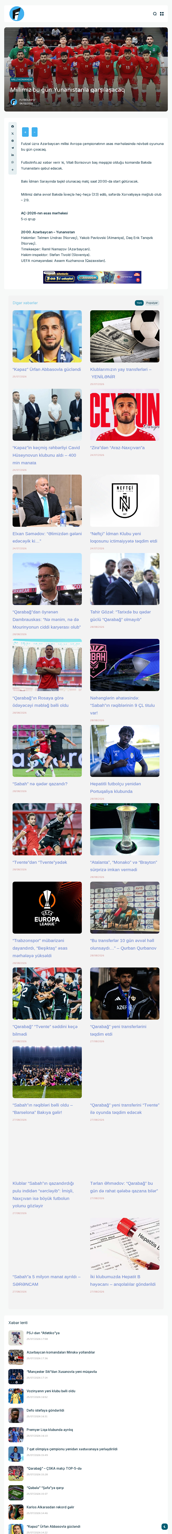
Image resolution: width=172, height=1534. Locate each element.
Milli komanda (21, 79)
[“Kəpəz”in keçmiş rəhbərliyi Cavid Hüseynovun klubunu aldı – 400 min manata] (47, 415)
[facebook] (12, 126)
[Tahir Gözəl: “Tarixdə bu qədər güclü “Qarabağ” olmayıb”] (124, 579)
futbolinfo (27, 100)
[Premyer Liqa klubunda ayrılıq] (15, 1434)
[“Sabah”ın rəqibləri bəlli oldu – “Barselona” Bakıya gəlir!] (47, 1072)
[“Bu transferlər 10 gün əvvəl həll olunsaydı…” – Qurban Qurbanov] (124, 908)
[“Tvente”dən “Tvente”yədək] (47, 829)
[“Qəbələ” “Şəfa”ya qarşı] (15, 1492)
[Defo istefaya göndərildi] (15, 1415)
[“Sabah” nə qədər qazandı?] (47, 751)
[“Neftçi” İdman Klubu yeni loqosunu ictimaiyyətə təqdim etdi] (124, 501)
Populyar (152, 302)
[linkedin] (12, 155)
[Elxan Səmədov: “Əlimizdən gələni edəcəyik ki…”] (47, 501)
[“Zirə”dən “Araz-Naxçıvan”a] (124, 415)
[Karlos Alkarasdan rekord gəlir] (15, 1512)
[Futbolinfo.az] (16, 13)
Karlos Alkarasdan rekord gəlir (50, 1507)
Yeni (139, 302)
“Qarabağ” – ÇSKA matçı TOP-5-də (54, 1468)
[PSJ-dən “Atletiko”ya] (15, 1338)
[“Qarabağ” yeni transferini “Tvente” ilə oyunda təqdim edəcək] (124, 1072)
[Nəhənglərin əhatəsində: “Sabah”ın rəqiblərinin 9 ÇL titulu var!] (124, 665)
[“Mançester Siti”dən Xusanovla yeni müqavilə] (15, 1376)
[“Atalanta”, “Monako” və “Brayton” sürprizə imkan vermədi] (124, 829)
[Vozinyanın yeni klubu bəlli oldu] (15, 1396)
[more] (12, 169)
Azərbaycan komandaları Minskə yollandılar (61, 1352)
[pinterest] (12, 140)
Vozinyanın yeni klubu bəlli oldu (51, 1391)
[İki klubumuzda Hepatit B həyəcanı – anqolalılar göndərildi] (124, 1244)
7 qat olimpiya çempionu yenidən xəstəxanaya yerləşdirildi (72, 1449)
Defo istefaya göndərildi (45, 1410)
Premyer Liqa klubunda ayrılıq (50, 1430)
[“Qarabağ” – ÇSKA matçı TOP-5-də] (15, 1473)
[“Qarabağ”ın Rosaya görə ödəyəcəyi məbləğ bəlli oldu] (47, 665)
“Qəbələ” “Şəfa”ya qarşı (45, 1488)
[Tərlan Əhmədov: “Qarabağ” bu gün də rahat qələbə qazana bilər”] (124, 1150)
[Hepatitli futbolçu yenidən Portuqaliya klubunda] (124, 751)
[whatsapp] (12, 162)
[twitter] (12, 133)
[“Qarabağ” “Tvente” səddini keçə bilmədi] (47, 993)
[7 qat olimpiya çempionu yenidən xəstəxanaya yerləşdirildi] (15, 1454)
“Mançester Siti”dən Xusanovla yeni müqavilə (62, 1372)
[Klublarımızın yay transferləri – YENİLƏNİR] (124, 336)
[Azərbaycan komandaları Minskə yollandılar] (15, 1357)
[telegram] (12, 148)
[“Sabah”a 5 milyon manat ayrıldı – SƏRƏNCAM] (47, 1244)
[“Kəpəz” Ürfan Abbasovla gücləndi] (47, 336)
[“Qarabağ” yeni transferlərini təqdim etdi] (124, 993)
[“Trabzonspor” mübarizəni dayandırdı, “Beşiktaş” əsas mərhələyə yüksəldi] (47, 908)
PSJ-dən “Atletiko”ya (43, 1333)
